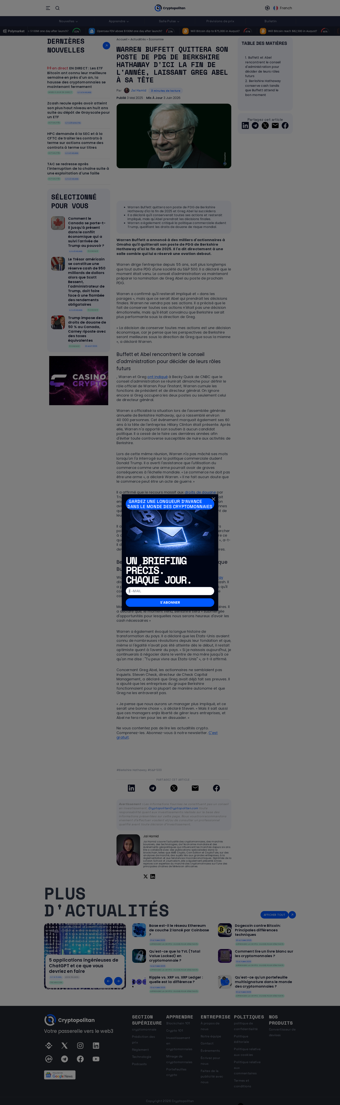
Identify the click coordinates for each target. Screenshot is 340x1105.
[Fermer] (213, 499)
